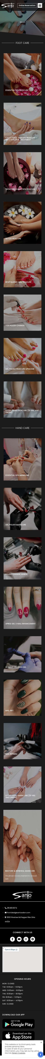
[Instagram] (26, 939)
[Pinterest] (32, 939)
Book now (12, 85)
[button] (40, 5)
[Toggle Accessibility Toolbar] (40, 1054)
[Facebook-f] (12, 939)
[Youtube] (19, 939)
